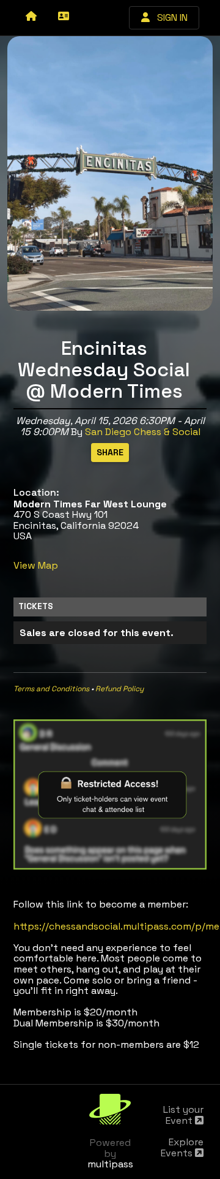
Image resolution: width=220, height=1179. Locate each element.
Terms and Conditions (51, 689)
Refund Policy (119, 689)
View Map (35, 565)
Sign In (169, 17)
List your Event (183, 1115)
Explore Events (182, 1147)
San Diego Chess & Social (142, 431)
